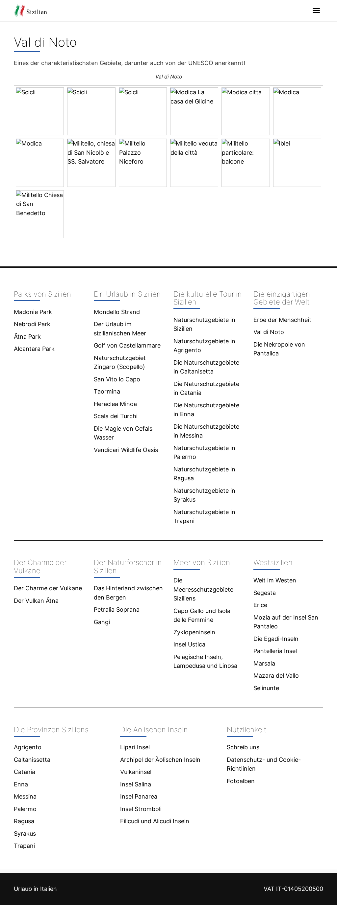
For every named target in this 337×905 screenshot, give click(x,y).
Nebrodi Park (32, 324)
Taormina (107, 391)
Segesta (264, 592)
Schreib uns (243, 747)
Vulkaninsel (135, 771)
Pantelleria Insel (275, 650)
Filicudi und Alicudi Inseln (154, 821)
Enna (21, 784)
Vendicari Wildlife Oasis (126, 449)
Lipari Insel (135, 747)
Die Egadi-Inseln (275, 638)
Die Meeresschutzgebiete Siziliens (203, 589)
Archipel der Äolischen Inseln (160, 759)
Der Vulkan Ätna (36, 600)
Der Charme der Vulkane (48, 588)
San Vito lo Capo (117, 379)
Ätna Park (27, 336)
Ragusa (24, 821)
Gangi (102, 622)
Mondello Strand (117, 311)
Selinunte (266, 688)
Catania (24, 771)
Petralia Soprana (117, 609)
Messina (25, 796)
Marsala (264, 663)
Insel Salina (135, 784)
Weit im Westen (274, 580)
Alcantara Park (34, 348)
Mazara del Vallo (276, 675)
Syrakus (25, 833)
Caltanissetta (32, 759)
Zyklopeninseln (194, 632)
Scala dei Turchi (116, 416)
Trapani (24, 845)
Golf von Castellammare (127, 345)
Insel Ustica (189, 644)
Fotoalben (241, 781)
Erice (260, 604)
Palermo (25, 808)
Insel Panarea (138, 796)
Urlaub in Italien (35, 888)
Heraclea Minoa (115, 403)
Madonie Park (33, 311)
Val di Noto (268, 331)
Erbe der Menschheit (282, 319)
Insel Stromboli (141, 808)
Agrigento (27, 747)
